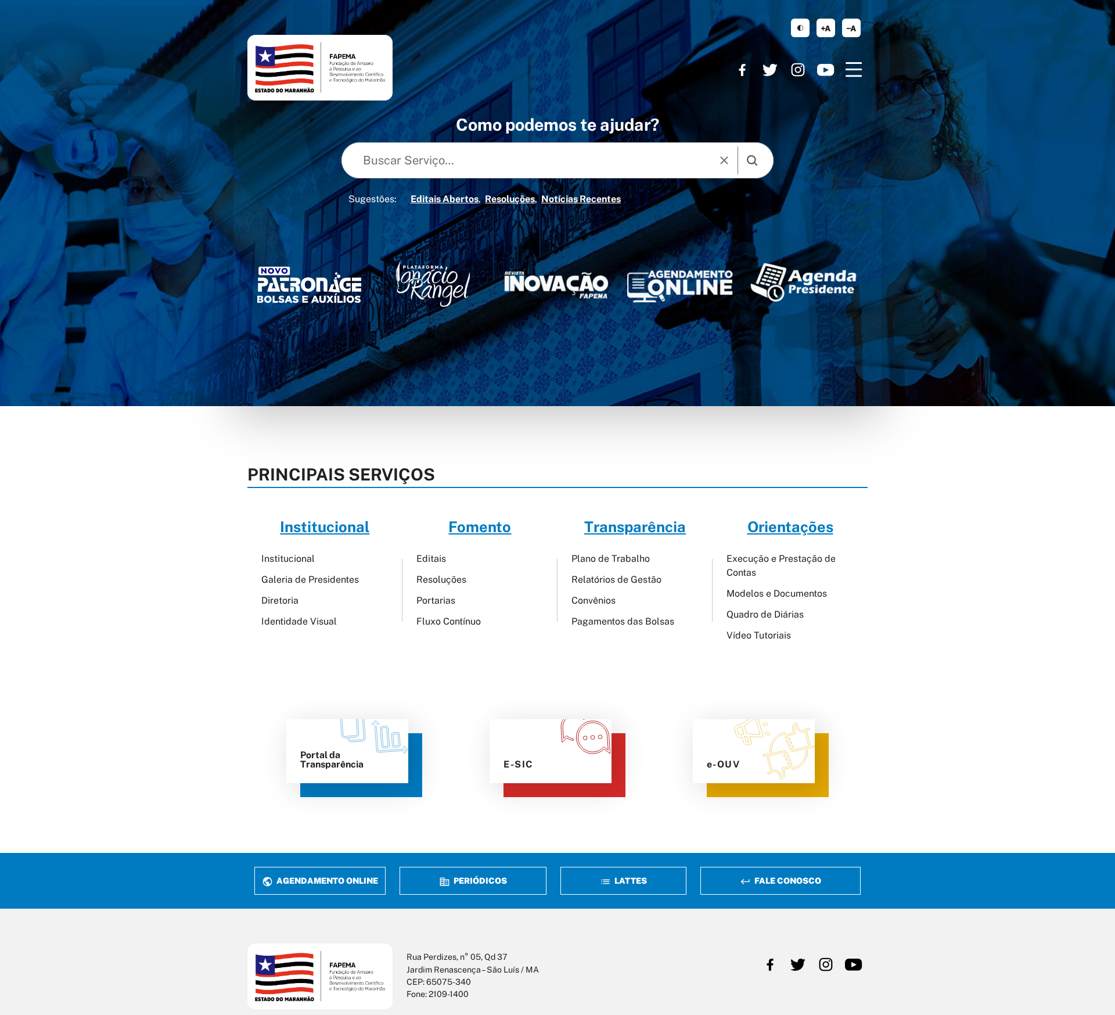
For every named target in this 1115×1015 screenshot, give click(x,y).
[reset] (724, 160)
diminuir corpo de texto (851, 28)
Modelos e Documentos (776, 593)
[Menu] (854, 70)
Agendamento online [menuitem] (326, 880)
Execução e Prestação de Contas (781, 565)
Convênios (593, 600)
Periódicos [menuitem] (479, 880)
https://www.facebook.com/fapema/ (742, 70)
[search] (752, 160)
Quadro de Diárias (765, 614)
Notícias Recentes (581, 199)
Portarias (435, 600)
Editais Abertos (445, 199)
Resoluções (510, 199)
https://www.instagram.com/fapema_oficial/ (798, 70)
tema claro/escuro (800, 28)
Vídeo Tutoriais (758, 635)
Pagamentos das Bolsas (622, 621)
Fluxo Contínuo (448, 621)
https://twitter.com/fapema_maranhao (770, 70)
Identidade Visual (299, 621)
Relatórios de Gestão (616, 579)
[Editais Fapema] (680, 282)
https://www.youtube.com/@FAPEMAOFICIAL (826, 70)
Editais (431, 558)
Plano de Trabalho (610, 558)
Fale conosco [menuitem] (787, 880)
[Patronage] (309, 287)
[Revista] (556, 285)
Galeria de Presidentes (310, 579)
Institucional (288, 558)
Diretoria (279, 600)
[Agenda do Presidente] (803, 282)
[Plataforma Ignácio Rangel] (433, 284)
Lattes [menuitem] (630, 880)
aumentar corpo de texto (826, 28)
